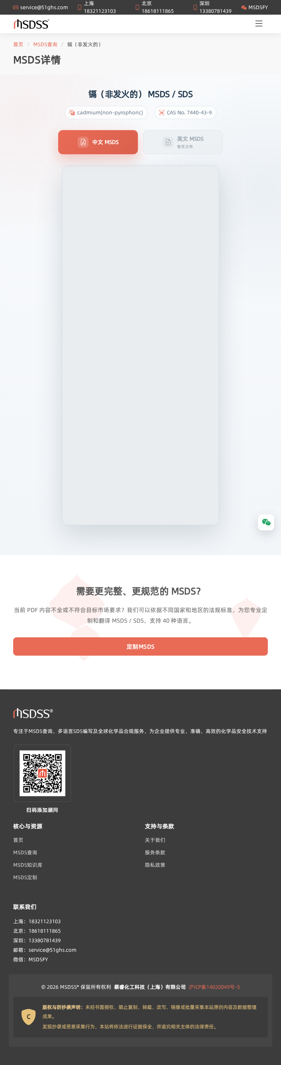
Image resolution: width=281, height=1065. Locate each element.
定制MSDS (141, 646)
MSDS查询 (45, 44)
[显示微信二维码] (266, 522)
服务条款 (155, 852)
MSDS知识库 (27, 864)
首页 (18, 44)
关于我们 (155, 840)
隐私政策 (155, 864)
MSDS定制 (25, 877)
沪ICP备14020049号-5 (214, 987)
